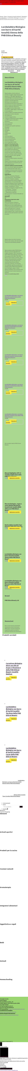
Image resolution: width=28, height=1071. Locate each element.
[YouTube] (6, 1036)
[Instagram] (22, 1028)
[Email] (22, 1036)
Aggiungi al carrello (8, 57)
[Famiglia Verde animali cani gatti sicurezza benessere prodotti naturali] (7, 976)
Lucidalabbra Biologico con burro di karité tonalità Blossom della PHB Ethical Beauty (14, 326)
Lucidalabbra (3, 18)
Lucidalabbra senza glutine (12, 67)
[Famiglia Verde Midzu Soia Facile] (7, 866)
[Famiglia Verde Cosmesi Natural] (7, 884)
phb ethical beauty (20, 69)
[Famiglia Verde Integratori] (7, 921)
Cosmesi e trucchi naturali (14, 16)
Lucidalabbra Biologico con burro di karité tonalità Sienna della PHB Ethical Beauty (14, 297)
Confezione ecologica (10, 66)
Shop (5, 16)
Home (1, 16)
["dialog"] (14, 1058)
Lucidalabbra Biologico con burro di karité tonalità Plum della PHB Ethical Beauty (14, 386)
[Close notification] (1, 4)
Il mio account (6, 803)
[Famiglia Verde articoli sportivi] (7, 847)
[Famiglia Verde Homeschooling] (7, 995)
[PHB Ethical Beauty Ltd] (8, 49)
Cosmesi (16, 63)
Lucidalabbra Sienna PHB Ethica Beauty (13, 68)
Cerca (1, 12)
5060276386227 (10, 65)
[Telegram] (14, 1036)
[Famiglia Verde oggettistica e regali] (7, 939)
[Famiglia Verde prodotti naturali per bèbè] (7, 958)
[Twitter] (14, 1028)
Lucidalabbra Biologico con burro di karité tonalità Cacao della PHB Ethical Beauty (14, 415)
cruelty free (19, 66)
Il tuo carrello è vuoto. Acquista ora (9, 1070)
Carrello (5, 809)
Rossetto (24, 16)
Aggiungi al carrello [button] (11, 303)
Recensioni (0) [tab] (14, 72)
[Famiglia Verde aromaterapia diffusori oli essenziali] (7, 902)
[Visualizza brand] (11, 439)
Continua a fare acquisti (6, 1068)
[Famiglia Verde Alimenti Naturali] (7, 829)
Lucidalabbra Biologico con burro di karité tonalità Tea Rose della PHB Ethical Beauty (14, 356)
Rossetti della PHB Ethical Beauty (13, 62)
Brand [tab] (18, 70)
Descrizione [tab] (11, 70)
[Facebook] (6, 1028)
